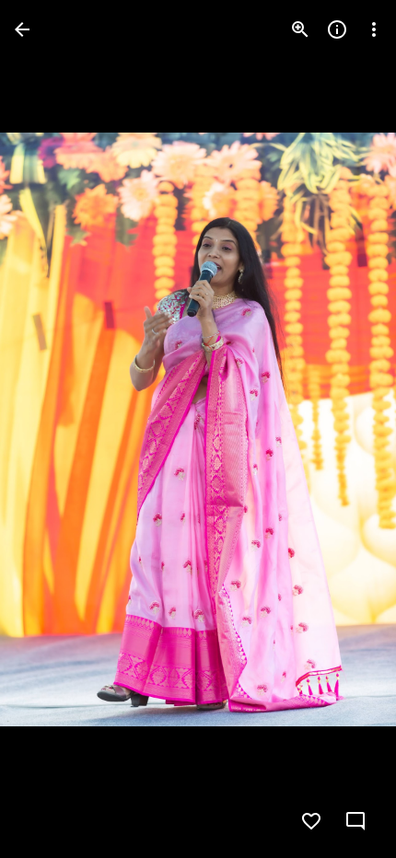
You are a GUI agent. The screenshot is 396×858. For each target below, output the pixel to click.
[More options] (373, 29)
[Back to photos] (22, 29)
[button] (51, 429)
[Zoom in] (300, 29)
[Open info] (337, 29)
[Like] (311, 821)
